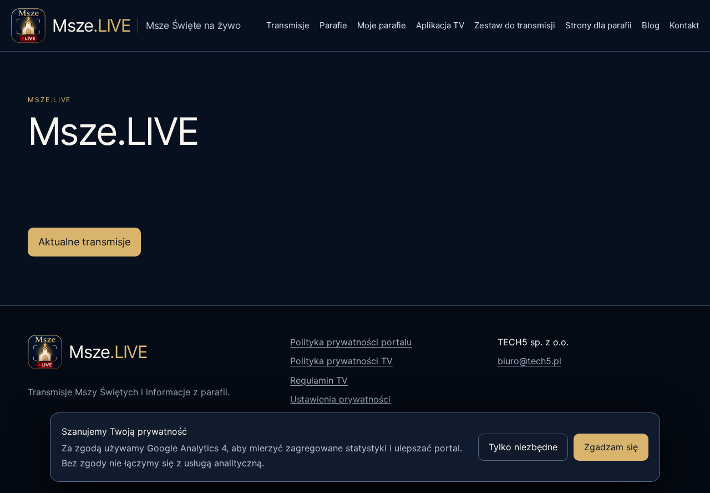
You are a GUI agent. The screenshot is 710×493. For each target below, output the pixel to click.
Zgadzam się (611, 446)
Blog (651, 25)
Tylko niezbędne (523, 446)
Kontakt (684, 25)
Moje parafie (381, 25)
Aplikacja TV (440, 25)
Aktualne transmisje (84, 242)
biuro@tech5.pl (529, 360)
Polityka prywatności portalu (351, 342)
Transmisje (288, 25)
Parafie (333, 25)
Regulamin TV (319, 380)
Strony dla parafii (598, 25)
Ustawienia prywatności (340, 399)
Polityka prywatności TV (341, 360)
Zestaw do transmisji (514, 25)
